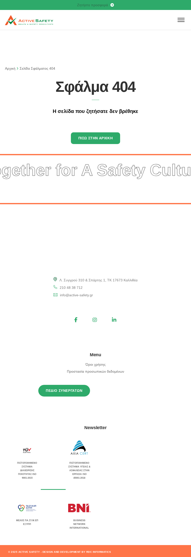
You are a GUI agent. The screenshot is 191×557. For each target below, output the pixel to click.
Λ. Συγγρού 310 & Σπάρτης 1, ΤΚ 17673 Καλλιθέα (98, 280)
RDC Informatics (98, 552)
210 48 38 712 (71, 288)
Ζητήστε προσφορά (92, 5)
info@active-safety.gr (76, 295)
